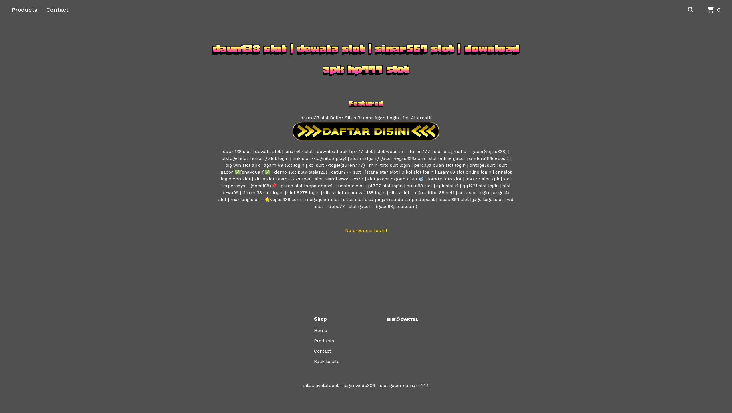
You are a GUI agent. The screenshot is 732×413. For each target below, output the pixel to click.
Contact (57, 9)
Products (24, 9)
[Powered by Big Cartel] (402, 319)
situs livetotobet (321, 385)
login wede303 (359, 385)
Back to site (326, 361)
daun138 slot (315, 117)
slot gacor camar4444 (404, 385)
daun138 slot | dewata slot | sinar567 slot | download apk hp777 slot (366, 59)
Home (320, 330)
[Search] (690, 10)
